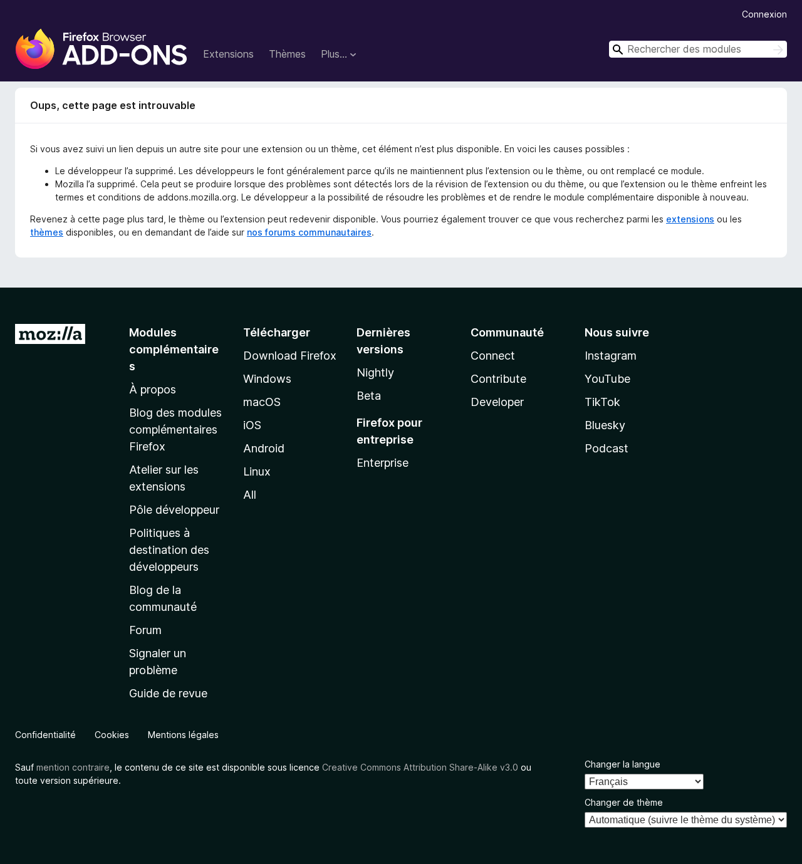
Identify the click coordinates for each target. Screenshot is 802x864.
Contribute (498, 378)
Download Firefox (289, 355)
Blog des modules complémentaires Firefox (175, 429)
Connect (493, 355)
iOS (252, 425)
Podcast (606, 448)
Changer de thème (624, 802)
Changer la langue (622, 764)
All (249, 494)
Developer (497, 402)
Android (263, 448)
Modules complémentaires (174, 349)
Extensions (228, 54)
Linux (257, 471)
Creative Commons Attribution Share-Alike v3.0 (420, 767)
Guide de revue (168, 693)
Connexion (764, 14)
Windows (267, 378)
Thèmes (287, 54)
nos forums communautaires (309, 232)
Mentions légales (183, 734)
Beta (369, 395)
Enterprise (383, 462)
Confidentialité (45, 734)
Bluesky (605, 425)
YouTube (607, 378)
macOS (262, 402)
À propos (152, 389)
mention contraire (73, 767)
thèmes (46, 232)
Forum (145, 630)
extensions (690, 219)
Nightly (375, 372)
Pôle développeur (174, 509)
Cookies (112, 734)
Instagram (611, 355)
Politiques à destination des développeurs (169, 549)
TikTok (602, 402)
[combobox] (698, 49)
